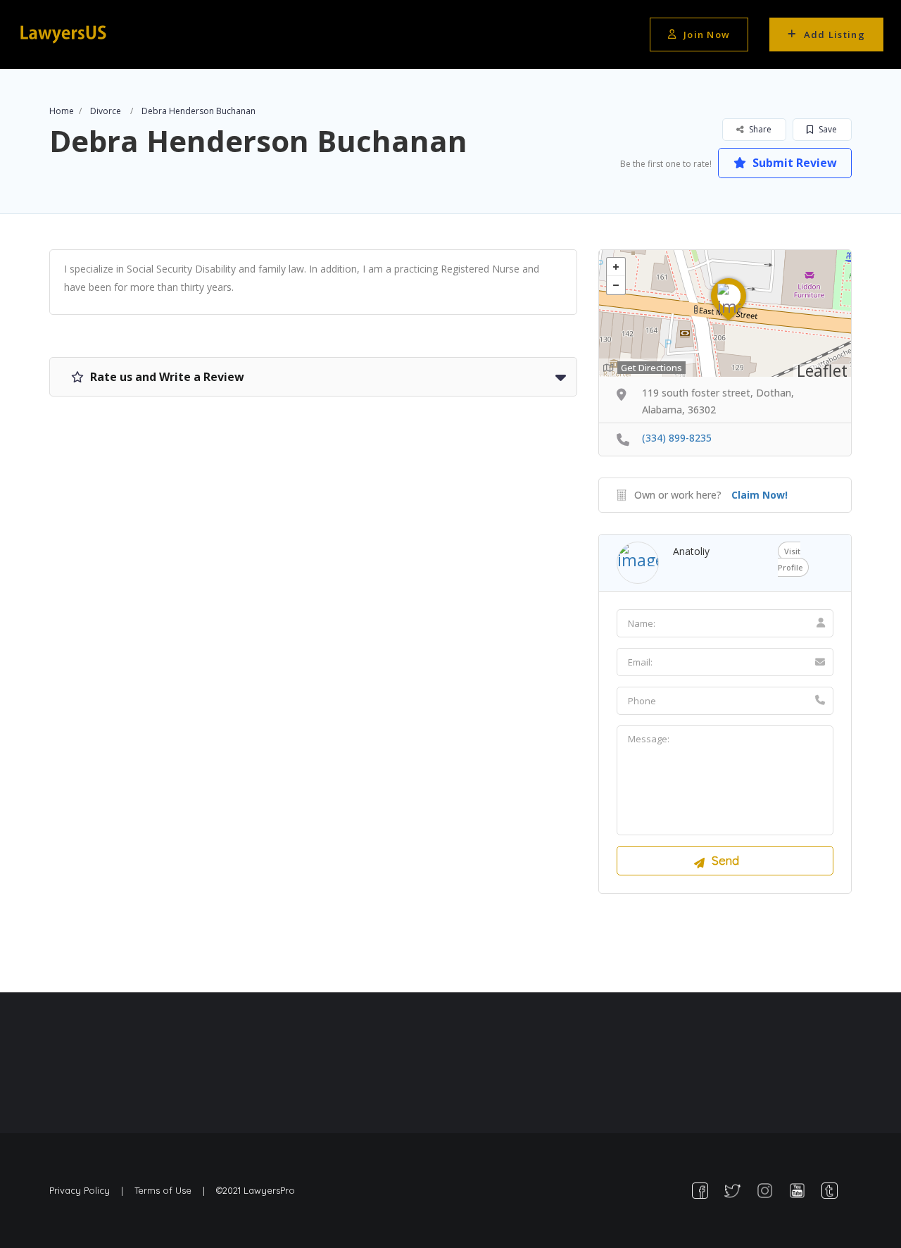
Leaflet (822, 370)
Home (61, 111)
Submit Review (793, 162)
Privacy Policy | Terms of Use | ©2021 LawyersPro (172, 1190)
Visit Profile (790, 559)
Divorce (105, 111)
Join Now (706, 34)
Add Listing (834, 34)
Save (827, 129)
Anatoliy (691, 551)
